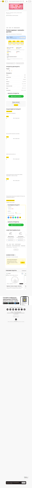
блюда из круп (23, 245)
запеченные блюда (9, 247)
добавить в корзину (17, 96)
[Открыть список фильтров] (20, 1)
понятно (23, 482)
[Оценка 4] (12, 213)
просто (13, 244)
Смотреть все (24, 270)
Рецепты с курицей (17, 244)
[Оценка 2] (9, 213)
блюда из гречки (9, 245)
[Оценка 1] (8, 213)
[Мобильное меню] (1, 1)
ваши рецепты (15, 247)
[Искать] (23, 1)
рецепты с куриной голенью (16, 245)
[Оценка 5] (13, 213)
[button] (6, 235)
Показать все (16, 249)
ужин (7, 244)
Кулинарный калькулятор (10, 63)
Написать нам (16, 316)
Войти (23, 262)
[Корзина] (26, 1)
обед (10, 244)
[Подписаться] (22, 273)
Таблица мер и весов (19, 63)
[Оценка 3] (10, 213)
